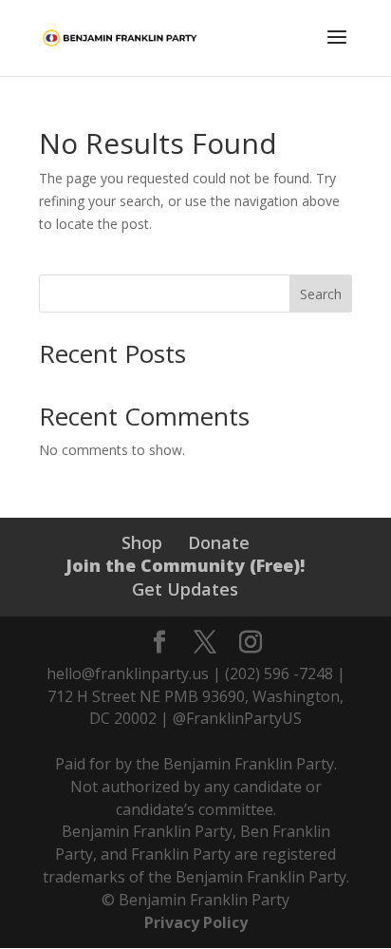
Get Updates (185, 589)
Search (321, 294)
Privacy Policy (196, 922)
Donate (219, 542)
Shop (141, 542)
